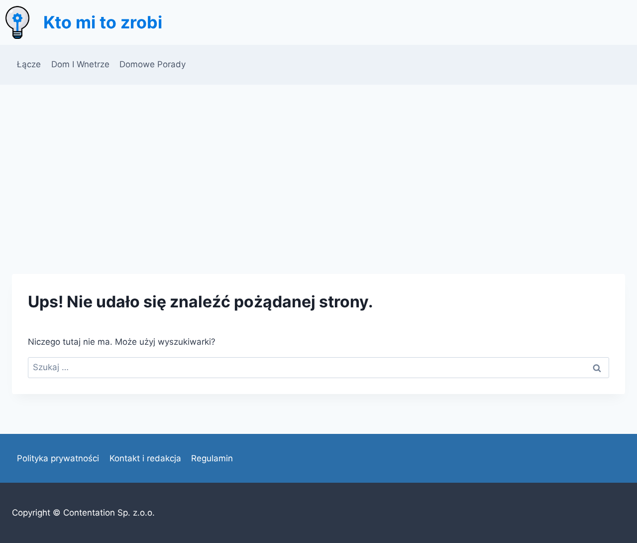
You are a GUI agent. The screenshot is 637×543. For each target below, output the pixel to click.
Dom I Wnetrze (80, 64)
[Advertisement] (318, 159)
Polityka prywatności (58, 458)
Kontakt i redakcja (145, 458)
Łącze (29, 64)
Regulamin (212, 458)
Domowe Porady (152, 64)
